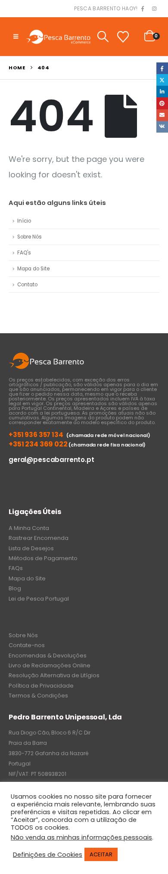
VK (162, 127)
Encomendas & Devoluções (48, 655)
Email (162, 115)
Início (24, 220)
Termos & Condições (38, 695)
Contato (27, 284)
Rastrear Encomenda (38, 538)
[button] (16, 36)
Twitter (162, 80)
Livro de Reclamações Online (49, 665)
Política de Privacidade (41, 686)
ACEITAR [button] (101, 854)
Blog (15, 588)
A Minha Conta (29, 528)
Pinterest (162, 103)
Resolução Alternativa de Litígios (54, 675)
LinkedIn (162, 91)
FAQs (16, 568)
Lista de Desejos (31, 548)
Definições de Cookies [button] (47, 855)
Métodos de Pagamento (43, 558)
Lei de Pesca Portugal (39, 599)
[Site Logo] (58, 36)
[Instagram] (154, 9)
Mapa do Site (33, 268)
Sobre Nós (29, 236)
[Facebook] (142, 9)
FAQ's (24, 252)
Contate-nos (27, 645)
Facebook (162, 68)
